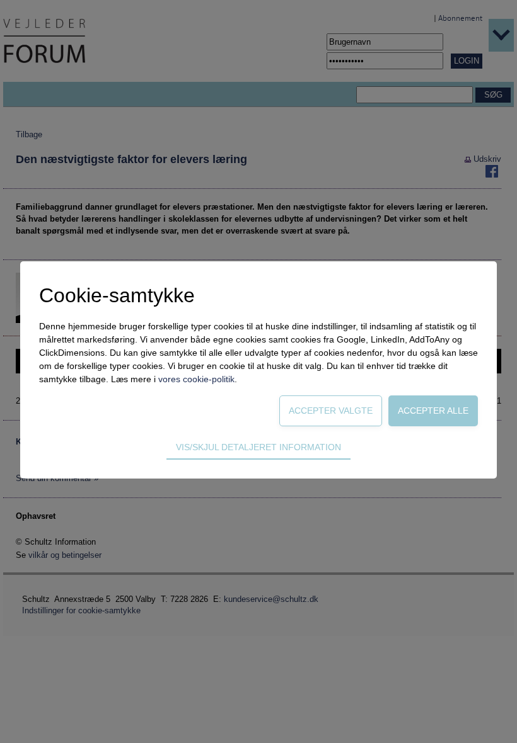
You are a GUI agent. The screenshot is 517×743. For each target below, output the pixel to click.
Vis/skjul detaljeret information (258, 447)
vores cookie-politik (196, 379)
